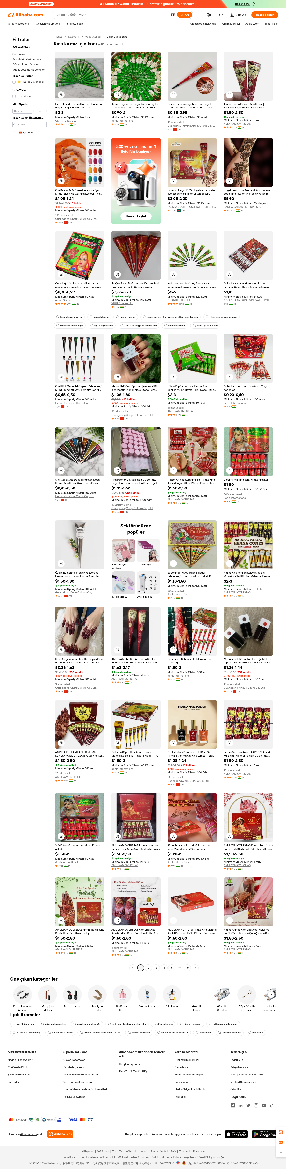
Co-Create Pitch (18, 1067)
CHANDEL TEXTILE (179, 300)
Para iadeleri (182, 1081)
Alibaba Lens (28, 1134)
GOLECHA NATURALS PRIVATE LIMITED (248, 300)
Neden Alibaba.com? (20, 1059)
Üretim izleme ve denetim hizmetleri (85, 1089)
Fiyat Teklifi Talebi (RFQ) (133, 1071)
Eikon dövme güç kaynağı (223, 317)
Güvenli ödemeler (74, 1059)
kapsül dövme (101, 317)
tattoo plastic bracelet (225, 1024)
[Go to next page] (195, 967)
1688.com (103, 1151)
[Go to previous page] (132, 967)
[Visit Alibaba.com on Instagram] (256, 1105)
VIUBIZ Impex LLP (122, 303)
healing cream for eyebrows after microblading (172, 317)
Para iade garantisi (74, 1067)
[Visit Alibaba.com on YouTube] (263, 1105)
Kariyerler (13, 1081)
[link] (281, 1132)
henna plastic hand (207, 325)
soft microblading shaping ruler (129, 1024)
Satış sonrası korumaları (77, 1081)
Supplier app (133, 1134)
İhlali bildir (181, 1096)
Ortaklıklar (236, 1089)
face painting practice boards (140, 325)
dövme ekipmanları (55, 1024)
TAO (173, 1151)
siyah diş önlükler (103, 325)
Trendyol (184, 1151)
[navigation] (29, 503)
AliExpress (87, 1151)
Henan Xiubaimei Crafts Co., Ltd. (74, 402)
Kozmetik (73, 36)
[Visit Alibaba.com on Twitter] (248, 1105)
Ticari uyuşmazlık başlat (189, 1074)
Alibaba (58, 36)
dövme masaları (192, 1024)
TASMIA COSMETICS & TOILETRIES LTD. (192, 206)
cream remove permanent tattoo (102, 1032)
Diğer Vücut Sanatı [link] (117, 36)
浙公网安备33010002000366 (206, 1163)
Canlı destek (182, 1067)
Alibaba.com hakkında (22, 1051)
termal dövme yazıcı (71, 317)
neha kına (257, 1032)
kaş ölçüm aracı (25, 1024)
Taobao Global (159, 1151)
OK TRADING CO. (65, 120)
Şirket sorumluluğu (19, 1074)
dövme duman (127, 317)
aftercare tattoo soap (28, 1032)
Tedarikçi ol (237, 1059)
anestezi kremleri (231, 1032)
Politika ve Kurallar (74, 1096)
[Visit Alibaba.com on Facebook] (232, 1105)
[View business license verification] (178, 1163)
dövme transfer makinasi (174, 1032)
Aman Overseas (64, 300)
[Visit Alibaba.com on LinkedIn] (240, 1105)
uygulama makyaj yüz (89, 1024)
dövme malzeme (141, 1032)
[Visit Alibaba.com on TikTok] (271, 1105)
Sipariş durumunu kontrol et (247, 1074)
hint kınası (205, 1032)
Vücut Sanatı (93, 36)
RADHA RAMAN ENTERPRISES (242, 206)
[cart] (221, 15)
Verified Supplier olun (243, 1081)
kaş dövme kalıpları (62, 1032)
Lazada (143, 1151)
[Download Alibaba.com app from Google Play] (265, 1134)
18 (187, 967)
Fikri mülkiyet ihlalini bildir (190, 1089)
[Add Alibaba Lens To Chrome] (60, 1134)
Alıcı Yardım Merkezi (187, 1059)
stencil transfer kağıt (71, 325)
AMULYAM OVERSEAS (237, 123)
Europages (199, 1151)
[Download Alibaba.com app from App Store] (236, 1134)
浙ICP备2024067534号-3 (242, 1163)
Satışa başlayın (239, 1067)
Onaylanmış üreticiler (132, 1064)
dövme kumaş (165, 1024)
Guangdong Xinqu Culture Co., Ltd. (76, 218)
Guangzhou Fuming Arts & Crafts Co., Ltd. (192, 125)
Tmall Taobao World (124, 1151)
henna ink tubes (176, 325)
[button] (173, 14)
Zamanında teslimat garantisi (80, 1074)
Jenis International (122, 120)
